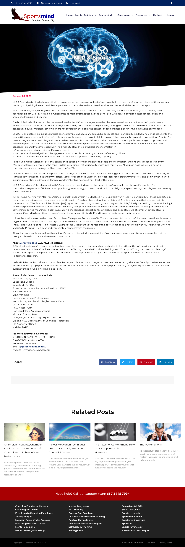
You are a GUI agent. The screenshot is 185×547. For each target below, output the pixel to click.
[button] (108, 362)
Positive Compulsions (80, 520)
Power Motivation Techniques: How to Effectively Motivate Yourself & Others (67, 448)
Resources (141, 15)
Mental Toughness (79, 506)
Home (69, 15)
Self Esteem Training (80, 527)
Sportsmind (105, 15)
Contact (157, 15)
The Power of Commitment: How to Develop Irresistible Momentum (115, 448)
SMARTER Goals (131, 509)
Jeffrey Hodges (28, 243)
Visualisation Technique (135, 530)
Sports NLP (128, 523)
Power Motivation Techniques (85, 523)
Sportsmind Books (132, 516)
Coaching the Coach (26, 509)
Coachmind (123, 15)
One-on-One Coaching (81, 513)
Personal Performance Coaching (87, 516)
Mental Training (84, 15)
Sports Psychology (132, 527)
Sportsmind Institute (133, 520)
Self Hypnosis (76, 530)
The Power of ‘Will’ (151, 444)
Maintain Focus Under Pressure (32, 520)
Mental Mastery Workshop (30, 530)
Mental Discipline (25, 527)
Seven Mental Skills (132, 506)
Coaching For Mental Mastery (31, 506)
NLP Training (76, 509)
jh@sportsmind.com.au (33, 346)
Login (170, 15)
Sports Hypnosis (131, 513)
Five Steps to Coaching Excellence (34, 513)
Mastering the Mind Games (30, 523)
